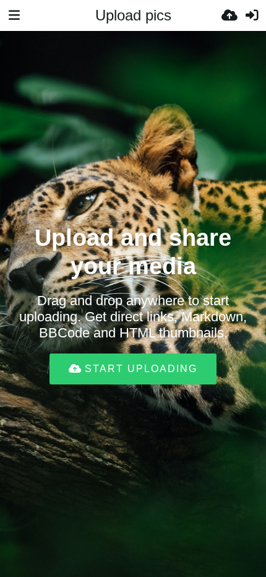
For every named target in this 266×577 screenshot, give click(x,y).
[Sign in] (252, 15)
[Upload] (229, 15)
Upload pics (133, 15)
